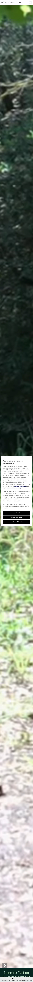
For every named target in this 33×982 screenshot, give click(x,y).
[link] (11, 2)
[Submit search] (30, 2)
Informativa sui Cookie (20, 486)
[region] (16, 491)
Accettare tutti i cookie (16, 521)
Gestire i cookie (16, 512)
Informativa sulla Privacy (14, 488)
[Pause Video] (4, 965)
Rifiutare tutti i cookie (16, 517)
